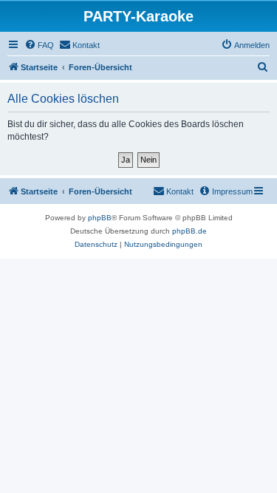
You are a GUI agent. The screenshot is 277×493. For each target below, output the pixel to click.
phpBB (100, 218)
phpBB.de (189, 231)
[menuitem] (39, 45)
